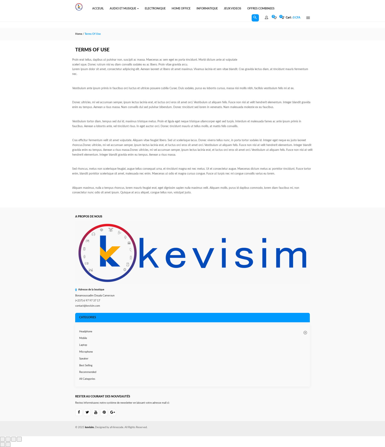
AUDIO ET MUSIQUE (123, 8)
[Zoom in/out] (2, 439)
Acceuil (98, 8)
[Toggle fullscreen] (8, 439)
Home (78, 34)
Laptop (83, 345)
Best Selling (85, 365)
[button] (292, 18)
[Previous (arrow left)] (2, 444)
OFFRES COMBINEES (261, 8)
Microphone (86, 352)
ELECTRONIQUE (155, 8)
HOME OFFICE (181, 8)
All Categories (87, 379)
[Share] (13, 439)
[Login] (266, 18)
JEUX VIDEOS (232, 8)
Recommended (87, 372)
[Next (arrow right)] (8, 444)
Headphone (85, 331)
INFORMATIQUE (207, 8)
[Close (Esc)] (19, 439)
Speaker (83, 358)
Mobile (83, 338)
